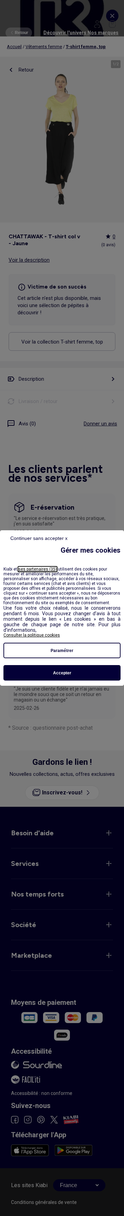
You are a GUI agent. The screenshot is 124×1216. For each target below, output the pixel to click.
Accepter (62, 673)
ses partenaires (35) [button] (37, 569)
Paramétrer (62, 650)
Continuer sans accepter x (39, 538)
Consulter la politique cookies (31, 635)
